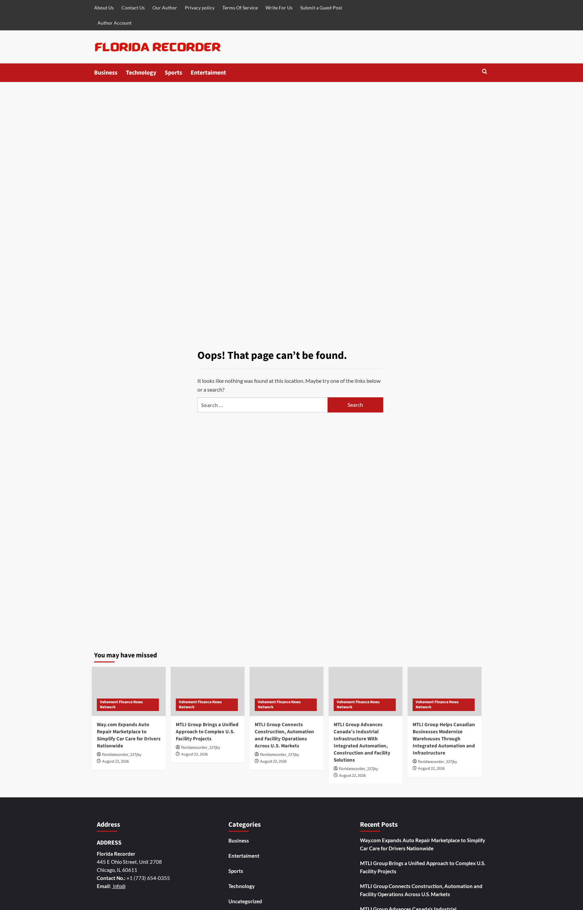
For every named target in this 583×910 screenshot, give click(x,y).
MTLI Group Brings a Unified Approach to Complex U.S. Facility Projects (207, 731)
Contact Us (133, 7)
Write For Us (279, 7)
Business (105, 72)
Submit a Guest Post (321, 7)
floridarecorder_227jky (121, 755)
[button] (484, 72)
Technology (141, 72)
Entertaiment (208, 72)
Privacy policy (200, 7)
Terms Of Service (240, 7)
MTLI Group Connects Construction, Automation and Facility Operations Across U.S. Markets (284, 735)
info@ (119, 886)
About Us (104, 7)
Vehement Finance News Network (121, 704)
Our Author (164, 7)
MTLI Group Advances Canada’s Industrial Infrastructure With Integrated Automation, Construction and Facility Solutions (362, 742)
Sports (173, 72)
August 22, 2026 (115, 761)
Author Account (115, 23)
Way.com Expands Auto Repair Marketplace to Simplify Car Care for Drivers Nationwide (129, 735)
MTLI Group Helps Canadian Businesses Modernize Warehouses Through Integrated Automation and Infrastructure (444, 739)
